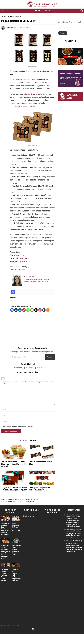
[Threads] (36, 310)
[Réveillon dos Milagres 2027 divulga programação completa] (16, 565)
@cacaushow (25, 261)
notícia (21, 501)
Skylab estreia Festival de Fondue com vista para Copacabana (73, 535)
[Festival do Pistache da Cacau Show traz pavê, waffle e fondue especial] (14, 452)
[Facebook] (12, 310)
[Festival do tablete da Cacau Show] (42, 452)
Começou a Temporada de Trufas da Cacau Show (39, 488)
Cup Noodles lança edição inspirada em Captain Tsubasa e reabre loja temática (73, 523)
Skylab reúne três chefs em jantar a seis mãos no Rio (16, 527)
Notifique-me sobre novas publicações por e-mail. (18, 426)
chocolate (25, 499)
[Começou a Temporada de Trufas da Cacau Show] (42, 478)
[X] (16, 310)
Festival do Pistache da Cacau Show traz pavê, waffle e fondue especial (13, 464)
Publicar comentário (11, 431)
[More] (48, 310)
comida (35, 499)
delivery (25, 106)
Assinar (50, 357)
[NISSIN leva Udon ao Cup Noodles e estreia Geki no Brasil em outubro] (5, 518)
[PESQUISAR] (82, 11)
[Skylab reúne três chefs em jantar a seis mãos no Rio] (16, 518)
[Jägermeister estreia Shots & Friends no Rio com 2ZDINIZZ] (16, 540)
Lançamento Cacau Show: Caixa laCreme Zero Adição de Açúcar (14, 488)
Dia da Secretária (9, 501)
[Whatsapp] (28, 310)
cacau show (14, 499)
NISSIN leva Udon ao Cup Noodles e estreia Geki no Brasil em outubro (5, 528)
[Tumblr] (44, 310)
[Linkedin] (20, 310)
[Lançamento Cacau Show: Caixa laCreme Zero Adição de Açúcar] (14, 478)
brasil (4, 499)
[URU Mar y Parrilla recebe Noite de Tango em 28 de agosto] (5, 565)
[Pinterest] (24, 310)
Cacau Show (30, 94)
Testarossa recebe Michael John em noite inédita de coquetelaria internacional (74, 548)
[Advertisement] (32, 326)
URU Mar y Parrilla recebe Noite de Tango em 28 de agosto (4, 575)
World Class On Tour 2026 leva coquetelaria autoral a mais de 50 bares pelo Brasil (5, 552)
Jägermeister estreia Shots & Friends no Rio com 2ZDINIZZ (16, 550)
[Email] (32, 310)
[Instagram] (13, 292)
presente (30, 501)
